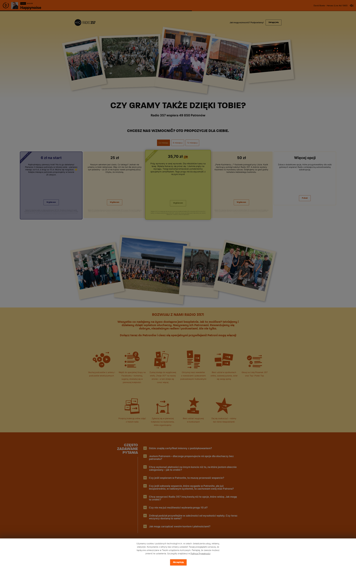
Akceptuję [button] (178, 562)
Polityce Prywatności (200, 553)
